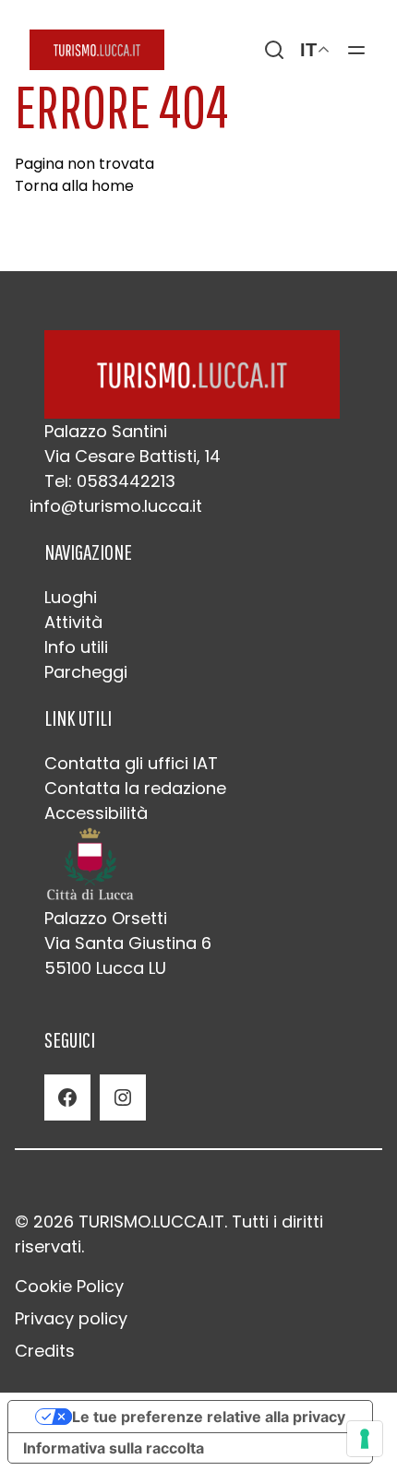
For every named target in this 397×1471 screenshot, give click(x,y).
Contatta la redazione (135, 788)
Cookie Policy (69, 1286)
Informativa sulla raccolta (113, 1448)
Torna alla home (74, 185)
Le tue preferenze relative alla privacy (208, 1416)
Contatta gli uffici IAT (131, 763)
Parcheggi (85, 671)
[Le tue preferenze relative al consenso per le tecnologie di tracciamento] (364, 1438)
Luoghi (70, 597)
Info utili (76, 646)
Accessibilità (96, 812)
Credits (45, 1350)
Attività (73, 622)
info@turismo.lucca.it (116, 505)
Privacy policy (71, 1318)
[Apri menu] (356, 50)
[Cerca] (274, 50)
